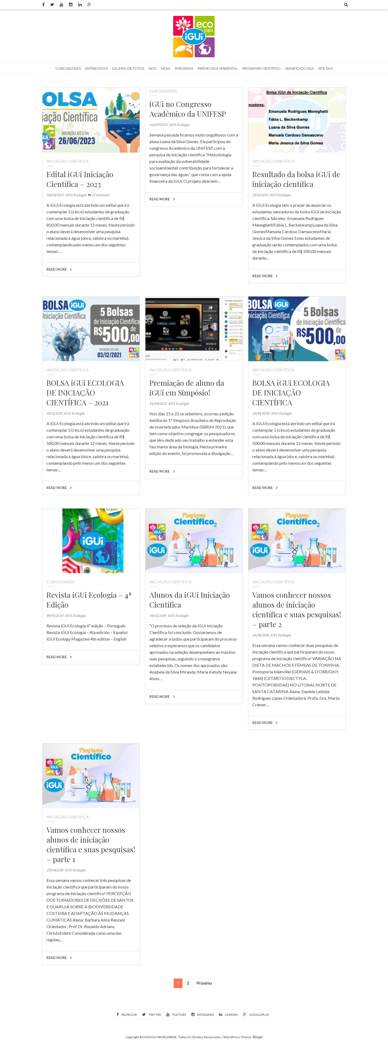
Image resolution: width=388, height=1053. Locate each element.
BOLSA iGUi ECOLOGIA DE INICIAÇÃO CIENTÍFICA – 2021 (85, 392)
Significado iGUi (299, 68)
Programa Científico (261, 68)
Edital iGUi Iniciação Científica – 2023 (79, 179)
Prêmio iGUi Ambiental (218, 68)
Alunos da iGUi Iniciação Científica (189, 599)
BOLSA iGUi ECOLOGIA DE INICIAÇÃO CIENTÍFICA (291, 392)
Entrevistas (96, 68)
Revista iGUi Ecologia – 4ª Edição (89, 599)
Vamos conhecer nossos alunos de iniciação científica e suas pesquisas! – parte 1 (90, 844)
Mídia (165, 68)
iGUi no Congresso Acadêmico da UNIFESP (187, 109)
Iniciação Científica (67, 161)
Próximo (204, 982)
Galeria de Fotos (128, 68)
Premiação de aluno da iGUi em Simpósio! (186, 387)
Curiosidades (68, 68)
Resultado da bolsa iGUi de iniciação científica (296, 179)
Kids (152, 68)
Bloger (258, 1037)
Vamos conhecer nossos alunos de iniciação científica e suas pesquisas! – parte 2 (296, 609)
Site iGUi (325, 68)
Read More (57, 269)
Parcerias (184, 68)
